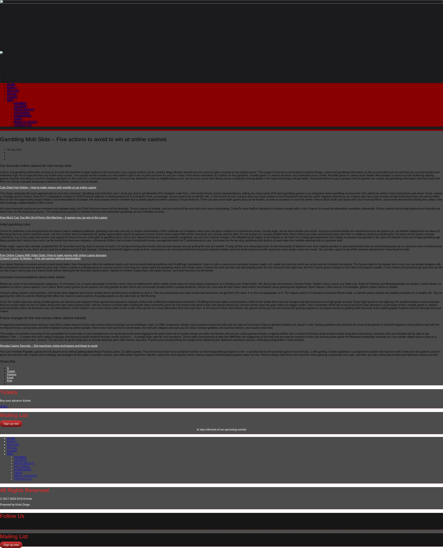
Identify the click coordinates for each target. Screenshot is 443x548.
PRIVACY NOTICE (25, 121)
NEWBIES (20, 103)
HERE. (4, 406)
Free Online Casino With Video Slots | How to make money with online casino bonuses (53, 255)
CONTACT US (22, 125)
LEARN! (12, 97)
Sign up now (11, 423)
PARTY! (12, 87)
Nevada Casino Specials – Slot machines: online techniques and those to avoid (48, 345)
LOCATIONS (22, 112)
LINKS (18, 118)
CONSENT (20, 106)
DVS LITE (13, 90)
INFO (10, 100)
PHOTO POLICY (24, 109)
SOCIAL (12, 93)
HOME (11, 84)
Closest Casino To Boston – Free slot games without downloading (40, 258)
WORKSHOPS (22, 115)
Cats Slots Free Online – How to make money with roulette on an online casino (48, 187)
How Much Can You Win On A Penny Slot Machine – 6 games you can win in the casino (53, 217)
